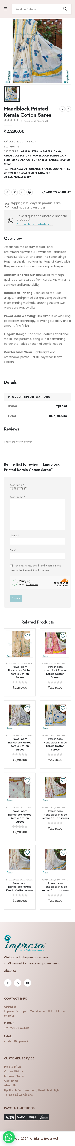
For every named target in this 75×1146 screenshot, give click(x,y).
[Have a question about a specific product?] (12, 220)
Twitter (14, 192)
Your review (17, 497)
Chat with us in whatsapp (34, 224)
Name (14, 535)
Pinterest (29, 192)
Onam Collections (17, 155)
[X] (17, 983)
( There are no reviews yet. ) (35, 121)
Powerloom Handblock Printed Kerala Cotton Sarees (19, 672)
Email (14, 550)
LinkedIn (22, 192)
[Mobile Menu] (5, 9)
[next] (68, 109)
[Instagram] (27, 983)
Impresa (25, 151)
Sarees (53, 160)
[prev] (62, 109)
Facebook (7, 192)
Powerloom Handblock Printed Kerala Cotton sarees (55, 814)
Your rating (17, 485)
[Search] (65, 9)
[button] (9, 1137)
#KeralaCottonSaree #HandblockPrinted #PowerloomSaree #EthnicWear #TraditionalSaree (37, 173)
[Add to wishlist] (27, 636)
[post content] (19, 644)
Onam (57, 151)
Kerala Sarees (42, 151)
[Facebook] (8, 983)
